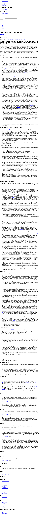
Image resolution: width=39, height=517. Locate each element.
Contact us (3, 492)
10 (13, 197)
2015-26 (31, 105)
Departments (4, 5)
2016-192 (32, 118)
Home (3, 28)
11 (21, 229)
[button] (5, 13)
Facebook (3, 503)
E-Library (3, 486)
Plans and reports (4, 487)
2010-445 (35, 386)
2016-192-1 (27, 382)
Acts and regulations (5, 488)
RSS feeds (3, 507)
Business (3, 26)
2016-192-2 (36, 382)
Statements (4, 498)
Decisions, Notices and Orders (6, 29)
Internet (3, 24)
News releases (4, 497)
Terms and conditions (5, 481)
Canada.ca (3, 3)
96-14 (9, 129)
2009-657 (25, 72)
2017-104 (29, 117)
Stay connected (4, 502)
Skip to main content (5, 1)
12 (36, 233)
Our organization (4, 485)
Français (5, 9)
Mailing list (4, 506)
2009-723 (3, 389)
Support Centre (4, 493)
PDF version (2, 34)
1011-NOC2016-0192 (22, 39)
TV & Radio (4, 25)
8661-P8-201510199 (8, 39)
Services (3, 4)
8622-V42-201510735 (14, 39)
